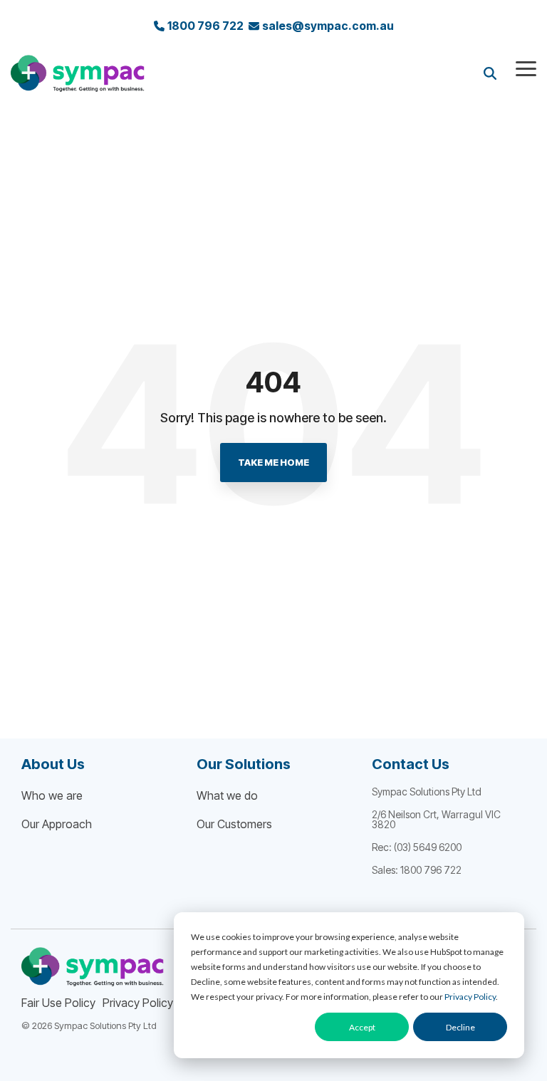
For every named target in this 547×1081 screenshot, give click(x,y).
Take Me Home (273, 462)
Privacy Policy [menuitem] (138, 1003)
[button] (526, 67)
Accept (362, 1027)
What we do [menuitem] (227, 795)
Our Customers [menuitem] (234, 824)
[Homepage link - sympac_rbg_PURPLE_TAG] (92, 979)
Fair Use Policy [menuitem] (58, 1003)
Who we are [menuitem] (52, 795)
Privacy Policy (470, 996)
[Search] (490, 73)
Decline (460, 1027)
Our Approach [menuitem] (56, 824)
